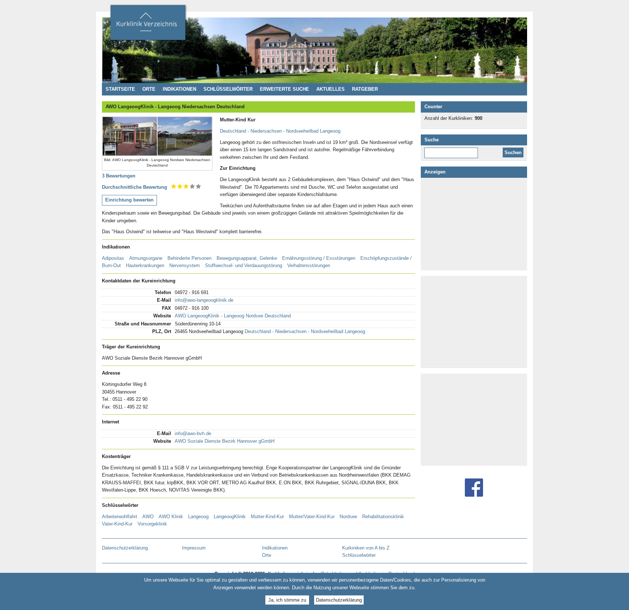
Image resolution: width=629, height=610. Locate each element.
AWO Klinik (171, 516)
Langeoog (198, 516)
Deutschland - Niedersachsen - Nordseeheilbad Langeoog (280, 131)
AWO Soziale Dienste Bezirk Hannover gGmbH (224, 441)
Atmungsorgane (145, 258)
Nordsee (348, 516)
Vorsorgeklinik (152, 524)
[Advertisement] (475, 223)
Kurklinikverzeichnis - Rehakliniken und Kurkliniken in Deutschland (148, 25)
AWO (148, 516)
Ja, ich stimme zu (287, 600)
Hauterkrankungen (145, 265)
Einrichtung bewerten (129, 200)
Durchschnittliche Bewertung (134, 187)
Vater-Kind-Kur (117, 524)
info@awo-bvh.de (193, 433)
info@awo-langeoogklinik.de (204, 300)
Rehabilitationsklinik (383, 516)
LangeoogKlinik (230, 516)
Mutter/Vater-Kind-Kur (312, 516)
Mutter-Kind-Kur (267, 516)
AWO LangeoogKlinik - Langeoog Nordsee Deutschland (233, 315)
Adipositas (113, 258)
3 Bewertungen (118, 176)
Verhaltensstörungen (308, 265)
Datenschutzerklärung (339, 600)
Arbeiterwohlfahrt (119, 516)
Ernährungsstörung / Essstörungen (318, 258)
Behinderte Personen (189, 258)
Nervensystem (184, 265)
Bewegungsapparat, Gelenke (247, 258)
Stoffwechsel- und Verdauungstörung (243, 265)
